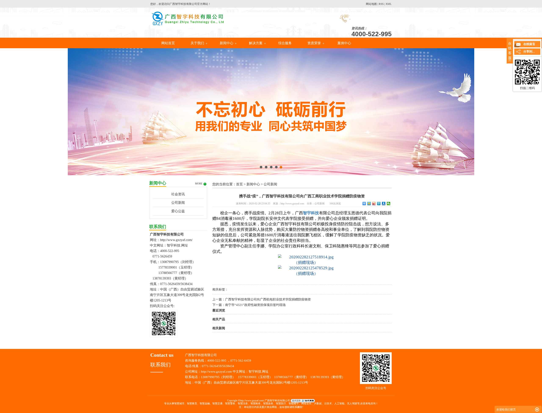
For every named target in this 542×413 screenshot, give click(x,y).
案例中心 (344, 43)
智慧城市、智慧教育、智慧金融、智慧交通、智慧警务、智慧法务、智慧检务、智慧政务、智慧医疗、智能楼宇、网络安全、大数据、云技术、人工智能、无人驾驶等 (267, 403)
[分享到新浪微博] (374, 203)
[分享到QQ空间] (369, 203)
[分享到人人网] (384, 203)
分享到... (529, 51)
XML (389, 4)
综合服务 (285, 43)
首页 (239, 184)
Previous (13, 110)
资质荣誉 (314, 43)
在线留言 (529, 44)
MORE (200, 183)
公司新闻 (178, 202)
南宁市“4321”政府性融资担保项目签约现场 (255, 305)
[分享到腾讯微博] (379, 203)
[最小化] (537, 409)
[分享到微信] (388, 203)
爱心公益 (178, 211)
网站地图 (371, 4)
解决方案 (256, 43)
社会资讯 (178, 194)
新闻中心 (226, 43)
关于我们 (197, 43)
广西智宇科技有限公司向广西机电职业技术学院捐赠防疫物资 (268, 299)
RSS (381, 4)
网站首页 (168, 43)
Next (528, 110)
